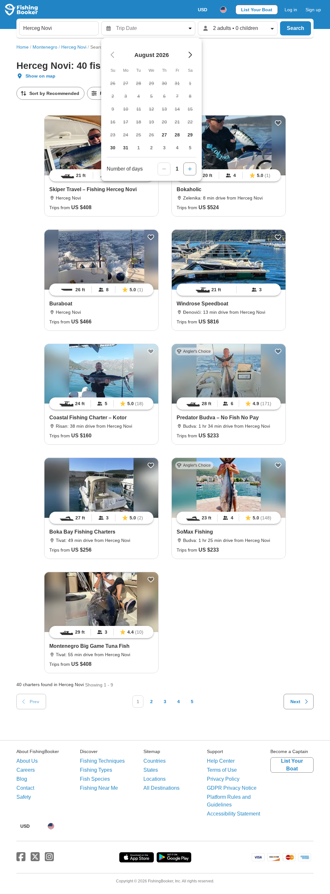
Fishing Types (96, 770)
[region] (229, 175)
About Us (27, 761)
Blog (21, 779)
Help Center (221, 761)
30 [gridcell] (112, 147)
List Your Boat (256, 9)
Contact (25, 788)
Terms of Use (222, 770)
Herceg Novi (73, 47)
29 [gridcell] (190, 134)
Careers (25, 770)
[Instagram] (49, 857)
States (150, 770)
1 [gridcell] (138, 147)
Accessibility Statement (233, 813)
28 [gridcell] (177, 134)
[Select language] (223, 10)
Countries (154, 761)
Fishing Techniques (102, 761)
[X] (35, 857)
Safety (23, 797)
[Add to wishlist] (278, 123)
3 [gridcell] (164, 147)
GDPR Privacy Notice (232, 788)
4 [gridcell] (177, 147)
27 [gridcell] (164, 134)
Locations (154, 779)
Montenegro (45, 47)
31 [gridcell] (125, 147)
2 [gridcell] (151, 147)
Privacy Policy (223, 779)
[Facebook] (20, 857)
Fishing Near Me (99, 788)
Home (22, 47)
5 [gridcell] (190, 147)
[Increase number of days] (189, 169)
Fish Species (95, 779)
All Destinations (161, 788)
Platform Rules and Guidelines (229, 800)
